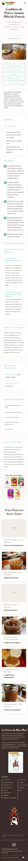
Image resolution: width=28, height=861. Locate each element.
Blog (20, 790)
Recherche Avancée (8, 782)
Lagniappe (5, 795)
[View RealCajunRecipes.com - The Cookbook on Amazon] (15, 762)
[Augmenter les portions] (15, 126)
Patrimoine (21, 787)
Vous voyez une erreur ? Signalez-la (15, 243)
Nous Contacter (7, 792)
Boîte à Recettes (7, 787)
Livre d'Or (5, 790)
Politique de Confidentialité (10, 797)
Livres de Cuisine (23, 785)
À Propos (21, 782)
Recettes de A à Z (7, 785)
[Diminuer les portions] (5, 126)
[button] (14, 52)
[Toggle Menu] (24, 3)
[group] (10, 126)
